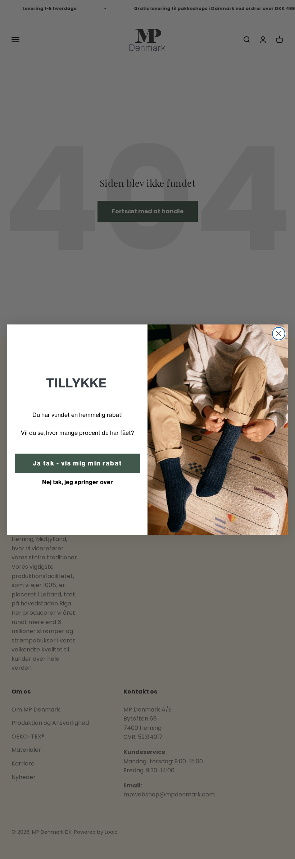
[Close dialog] (278, 333)
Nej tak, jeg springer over (77, 482)
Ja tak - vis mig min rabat (77, 463)
